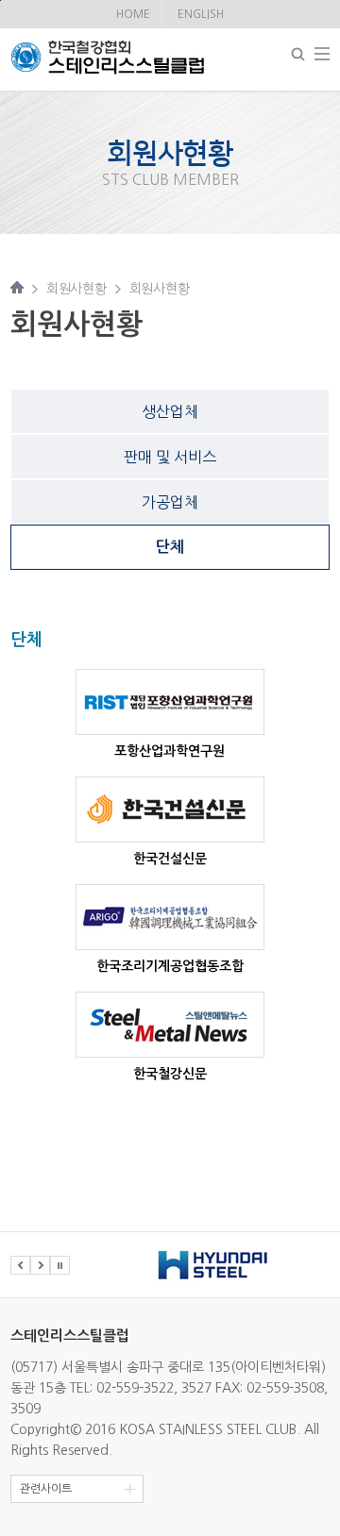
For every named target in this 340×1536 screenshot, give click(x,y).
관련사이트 (46, 1488)
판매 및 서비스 (170, 456)
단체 (170, 547)
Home (133, 14)
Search (298, 54)
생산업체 (170, 411)
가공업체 (170, 501)
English (201, 14)
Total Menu (322, 53)
